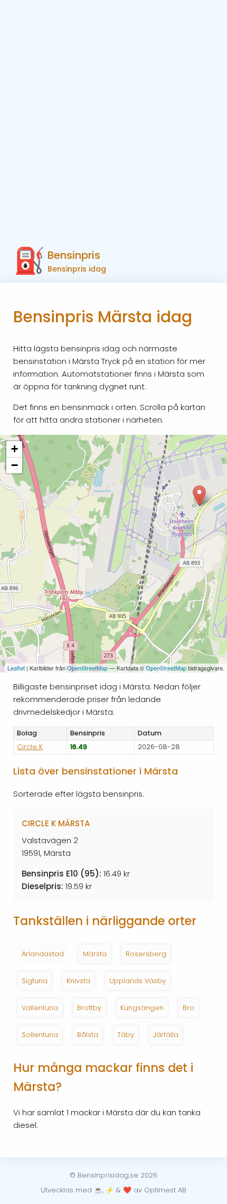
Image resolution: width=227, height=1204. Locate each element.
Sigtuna (35, 980)
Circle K (30, 746)
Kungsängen (142, 1007)
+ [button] (14, 448)
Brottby (89, 1007)
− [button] (14, 465)
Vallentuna (40, 1007)
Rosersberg (146, 953)
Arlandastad (43, 953)
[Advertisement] (113, 118)
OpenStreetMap (87, 668)
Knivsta (78, 980)
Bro (188, 1007)
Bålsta (87, 1034)
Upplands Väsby (137, 980)
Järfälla (165, 1034)
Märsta (95, 953)
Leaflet (16, 668)
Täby (125, 1034)
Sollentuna (40, 1034)
